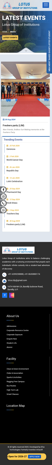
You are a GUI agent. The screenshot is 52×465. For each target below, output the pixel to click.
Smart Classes (13, 394)
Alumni (9, 347)
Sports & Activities (14, 377)
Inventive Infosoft (35, 450)
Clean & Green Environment (18, 369)
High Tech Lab (12, 390)
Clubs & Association (15, 373)
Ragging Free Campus (16, 381)
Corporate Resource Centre (18, 330)
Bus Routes (11, 386)
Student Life (12, 343)
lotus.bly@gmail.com (17, 280)
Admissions (11, 326)
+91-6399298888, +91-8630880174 (24, 274)
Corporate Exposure (15, 334)
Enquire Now (12, 339)
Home (4, 32)
